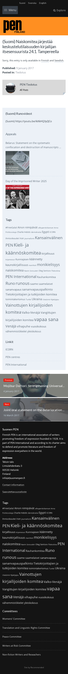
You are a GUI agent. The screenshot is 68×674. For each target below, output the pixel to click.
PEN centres (13, 357)
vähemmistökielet (16, 331)
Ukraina (37, 299)
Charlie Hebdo (24, 232)
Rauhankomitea (46, 277)
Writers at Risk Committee (16, 645)
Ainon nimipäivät (28, 227)
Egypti (45, 232)
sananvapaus (14, 289)
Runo (10, 283)
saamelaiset (46, 284)
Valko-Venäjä (31, 312)
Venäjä (11, 326)
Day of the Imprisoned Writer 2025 (26, 181)
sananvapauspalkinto (37, 289)
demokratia (36, 232)
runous (22, 283)
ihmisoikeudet (12, 238)
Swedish (58, 60)
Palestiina (56, 270)
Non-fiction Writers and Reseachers (21, 654)
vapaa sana (46, 319)
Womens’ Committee (13, 618)
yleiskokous (34, 331)
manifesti (32, 265)
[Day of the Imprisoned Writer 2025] (17, 197)
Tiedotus (20, 72)
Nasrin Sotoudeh (31, 271)
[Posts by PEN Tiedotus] (11, 88)
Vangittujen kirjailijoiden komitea (24, 589)
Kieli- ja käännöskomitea (36, 525)
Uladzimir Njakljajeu (51, 299)
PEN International (21, 276)
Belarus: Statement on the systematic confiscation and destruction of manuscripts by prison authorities (34, 145)
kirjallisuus (48, 253)
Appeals (11, 134)
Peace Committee (11, 636)
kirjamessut (10, 259)
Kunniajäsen (22, 259)
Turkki (28, 299)
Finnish (45, 60)
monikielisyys (48, 264)
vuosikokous (38, 326)
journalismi (29, 238)
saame (34, 284)
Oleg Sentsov (45, 270)
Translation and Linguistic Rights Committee (26, 627)
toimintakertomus (15, 299)
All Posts (24, 89)
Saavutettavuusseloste (14, 491)
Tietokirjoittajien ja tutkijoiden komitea (31, 294)
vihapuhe (23, 326)
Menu (12, 10)
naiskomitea (15, 270)
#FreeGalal (11, 227)
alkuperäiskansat (45, 227)
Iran (22, 238)
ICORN (53, 232)
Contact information (13, 484)
